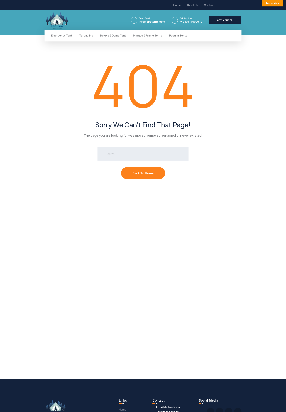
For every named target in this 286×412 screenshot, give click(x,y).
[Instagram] (239, 5)
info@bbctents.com (152, 21)
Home (177, 5)
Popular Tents (178, 35)
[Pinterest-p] (233, 5)
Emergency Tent (61, 35)
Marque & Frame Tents (147, 35)
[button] (225, 20)
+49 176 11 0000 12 (190, 21)
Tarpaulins (86, 35)
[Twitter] (221, 5)
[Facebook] (227, 5)
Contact (209, 5)
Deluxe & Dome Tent (113, 35)
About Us (192, 5)
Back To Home (143, 173)
